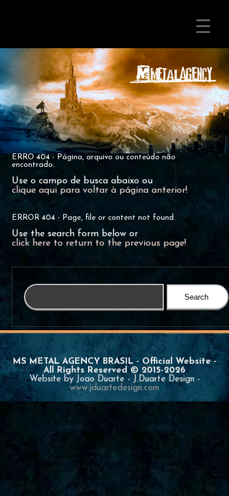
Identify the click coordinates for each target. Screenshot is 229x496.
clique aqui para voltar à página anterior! (99, 190)
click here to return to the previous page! (99, 243)
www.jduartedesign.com (114, 388)
